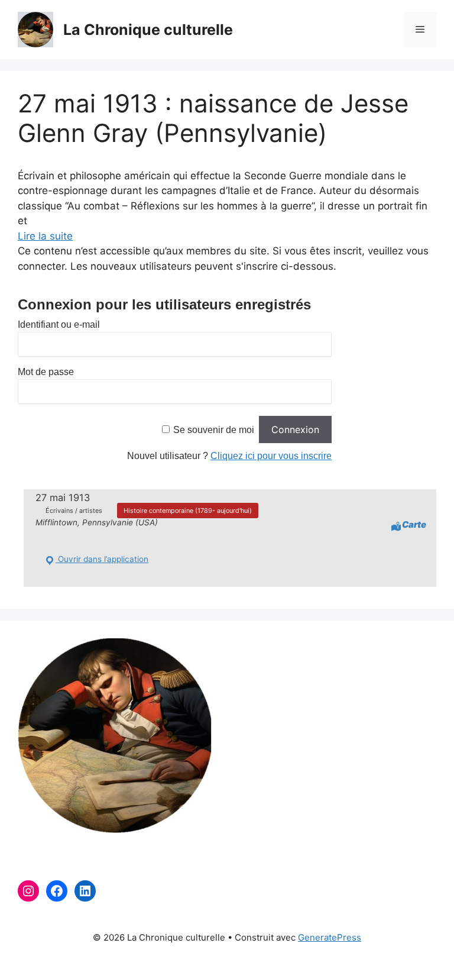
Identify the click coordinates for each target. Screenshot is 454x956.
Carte (414, 524)
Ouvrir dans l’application (102, 559)
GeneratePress (329, 937)
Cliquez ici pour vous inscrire (271, 456)
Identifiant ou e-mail (59, 324)
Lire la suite (45, 236)
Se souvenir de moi (213, 430)
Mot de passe (46, 372)
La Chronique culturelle (148, 29)
